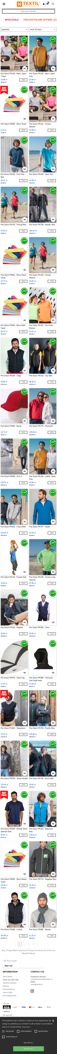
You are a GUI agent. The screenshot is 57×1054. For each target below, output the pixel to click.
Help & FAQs (7, 992)
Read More (26, 1027)
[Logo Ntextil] (28, 4)
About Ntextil (7, 977)
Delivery (6, 986)
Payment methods (9, 983)
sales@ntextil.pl (36, 984)
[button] (43, 4)
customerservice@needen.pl (41, 979)
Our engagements (9, 996)
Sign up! (9, 965)
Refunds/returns (9, 989)
